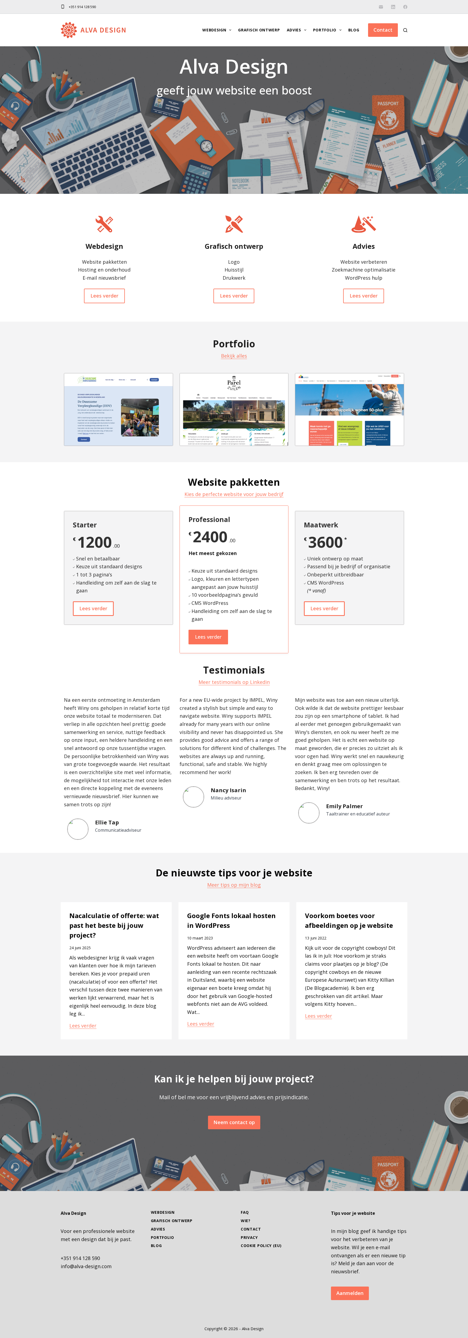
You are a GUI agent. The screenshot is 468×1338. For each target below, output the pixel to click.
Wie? (246, 1220)
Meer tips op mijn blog (234, 885)
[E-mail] (381, 7)
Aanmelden (349, 1293)
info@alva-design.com (86, 1266)
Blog (353, 29)
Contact (382, 30)
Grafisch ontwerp (259, 29)
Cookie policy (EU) (261, 1245)
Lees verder (82, 1025)
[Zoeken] (405, 30)
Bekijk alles (234, 356)
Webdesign (214, 29)
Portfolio (324, 29)
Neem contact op (234, 1122)
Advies (294, 29)
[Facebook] (405, 7)
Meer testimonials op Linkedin (234, 682)
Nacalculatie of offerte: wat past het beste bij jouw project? (114, 925)
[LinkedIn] (393, 7)
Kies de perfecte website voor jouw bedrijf (234, 494)
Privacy (249, 1237)
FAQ (245, 1212)
